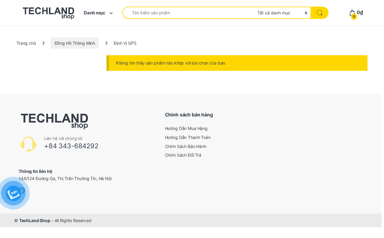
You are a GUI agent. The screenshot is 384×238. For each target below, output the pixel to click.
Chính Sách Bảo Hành (185, 146)
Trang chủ (26, 43)
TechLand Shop (34, 220)
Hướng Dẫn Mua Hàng (186, 128)
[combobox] (188, 13)
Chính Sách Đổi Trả (183, 155)
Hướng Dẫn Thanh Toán (188, 137)
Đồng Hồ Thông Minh (75, 43)
